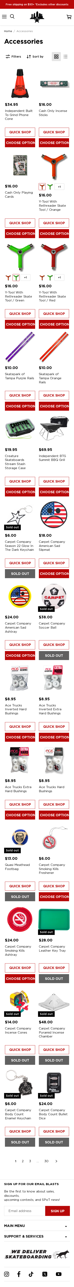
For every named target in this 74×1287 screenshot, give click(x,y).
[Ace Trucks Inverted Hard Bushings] (20, 678)
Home (8, 31)
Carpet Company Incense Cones (18, 1030)
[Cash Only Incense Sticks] (54, 83)
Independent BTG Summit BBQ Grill (52, 458)
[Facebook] (18, 1274)
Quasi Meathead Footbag (17, 867)
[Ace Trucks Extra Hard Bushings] (20, 759)
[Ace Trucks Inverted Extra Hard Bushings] (54, 678)
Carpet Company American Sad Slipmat (52, 546)
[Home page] (37, 17)
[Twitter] (45, 1274)
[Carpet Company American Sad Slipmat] (54, 514)
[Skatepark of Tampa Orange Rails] (54, 346)
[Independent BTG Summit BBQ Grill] (54, 428)
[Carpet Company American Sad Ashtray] (20, 596)
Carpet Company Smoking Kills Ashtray (18, 950)
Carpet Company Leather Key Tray (52, 948)
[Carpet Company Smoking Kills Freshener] (54, 837)
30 (46, 1161)
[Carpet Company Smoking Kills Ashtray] (20, 919)
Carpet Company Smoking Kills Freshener (52, 869)
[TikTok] (31, 1274)
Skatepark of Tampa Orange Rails (50, 378)
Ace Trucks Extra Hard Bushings (18, 789)
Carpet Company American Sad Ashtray (18, 627)
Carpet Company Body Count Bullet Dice (53, 1114)
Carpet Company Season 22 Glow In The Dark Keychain (19, 546)
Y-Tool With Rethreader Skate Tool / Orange (52, 205)
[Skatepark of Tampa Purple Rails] (20, 346)
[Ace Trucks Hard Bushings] (54, 759)
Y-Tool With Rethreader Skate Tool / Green (18, 296)
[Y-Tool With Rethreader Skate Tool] (54, 165)
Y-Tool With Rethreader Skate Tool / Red (52, 296)
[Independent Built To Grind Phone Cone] (20, 83)
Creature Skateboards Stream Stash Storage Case (15, 462)
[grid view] (56, 56)
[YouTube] (58, 1274)
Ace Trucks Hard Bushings (51, 789)
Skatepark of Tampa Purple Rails (19, 376)
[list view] (65, 56)
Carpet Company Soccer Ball (52, 625)
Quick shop (20, 132)
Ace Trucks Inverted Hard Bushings (16, 709)
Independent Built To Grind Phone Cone (19, 115)
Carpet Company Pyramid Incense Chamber (52, 1032)
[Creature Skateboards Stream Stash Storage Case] (20, 428)
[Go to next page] (56, 1161)
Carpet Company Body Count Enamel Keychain (18, 1114)
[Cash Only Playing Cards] (20, 165)
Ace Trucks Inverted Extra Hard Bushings (50, 709)
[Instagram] (6, 1274)
